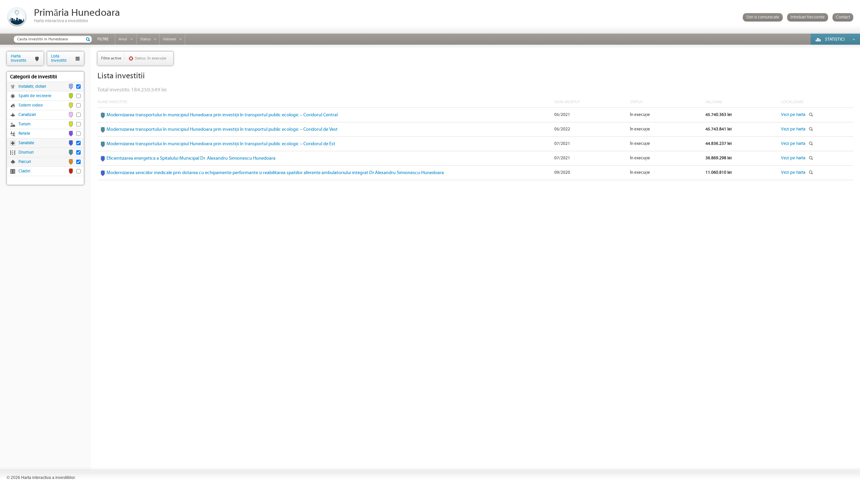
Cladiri (24, 171)
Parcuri (24, 161)
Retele (24, 133)
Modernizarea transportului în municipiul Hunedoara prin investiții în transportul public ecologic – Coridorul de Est (220, 144)
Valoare (169, 39)
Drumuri (26, 152)
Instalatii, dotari (32, 86)
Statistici (835, 39)
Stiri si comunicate (762, 17)
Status (145, 39)
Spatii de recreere (34, 95)
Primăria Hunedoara (77, 12)
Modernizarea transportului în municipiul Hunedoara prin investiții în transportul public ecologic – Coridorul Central (222, 115)
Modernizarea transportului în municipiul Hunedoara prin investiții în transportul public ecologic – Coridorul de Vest (222, 129)
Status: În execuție (150, 58)
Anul (123, 39)
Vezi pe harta (793, 115)
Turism (24, 124)
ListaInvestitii (59, 58)
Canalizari (27, 114)
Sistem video (30, 105)
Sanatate (26, 143)
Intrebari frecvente (807, 17)
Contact (843, 17)
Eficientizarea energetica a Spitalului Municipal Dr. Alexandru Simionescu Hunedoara (190, 158)
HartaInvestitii (18, 58)
